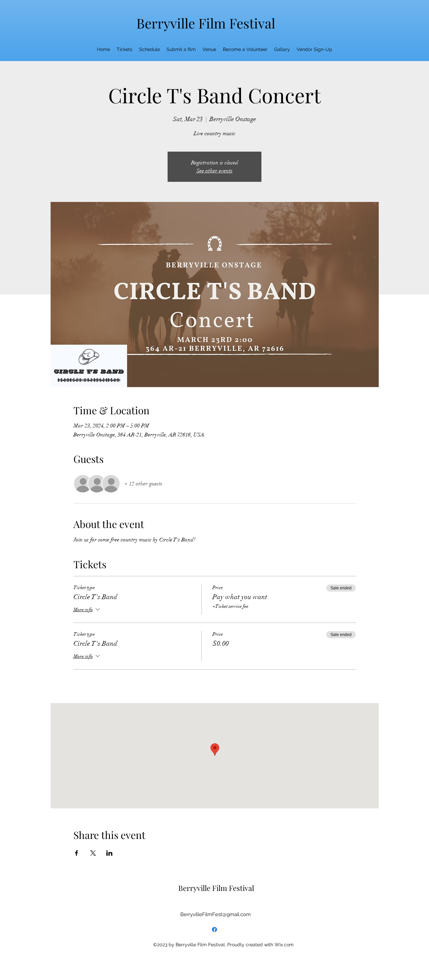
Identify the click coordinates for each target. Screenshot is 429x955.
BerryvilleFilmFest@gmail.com (215, 914)
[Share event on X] (93, 853)
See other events (214, 170)
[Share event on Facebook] (76, 853)
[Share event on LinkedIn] (109, 853)
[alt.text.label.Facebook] (214, 929)
